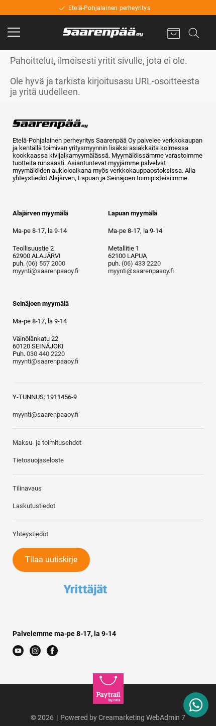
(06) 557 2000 (45, 263)
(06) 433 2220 (141, 263)
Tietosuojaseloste (38, 460)
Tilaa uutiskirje (51, 559)
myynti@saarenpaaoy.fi (45, 271)
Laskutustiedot (34, 506)
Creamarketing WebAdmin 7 (141, 717)
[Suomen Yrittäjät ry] (85, 575)
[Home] (103, 32)
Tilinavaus (27, 488)
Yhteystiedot (30, 534)
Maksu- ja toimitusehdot (47, 442)
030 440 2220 (46, 353)
